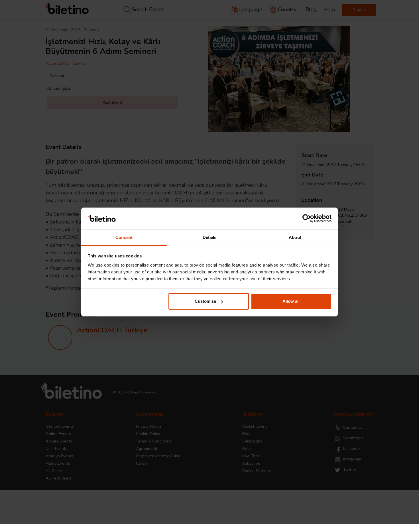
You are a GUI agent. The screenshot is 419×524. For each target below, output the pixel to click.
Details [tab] (210, 237)
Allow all (291, 301)
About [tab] (295, 237)
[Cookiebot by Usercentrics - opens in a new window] (306, 218)
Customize (205, 301)
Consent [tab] (124, 237)
